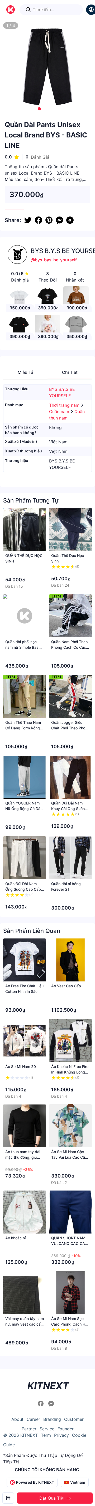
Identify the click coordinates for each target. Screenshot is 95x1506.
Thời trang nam (65, 405)
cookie (79, 1435)
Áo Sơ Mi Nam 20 (20, 1066)
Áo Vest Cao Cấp (66, 986)
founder (66, 1428)
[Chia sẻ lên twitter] (28, 220)
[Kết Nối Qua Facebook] (41, 1403)
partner (29, 1428)
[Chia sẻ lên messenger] (59, 220)
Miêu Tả (25, 372)
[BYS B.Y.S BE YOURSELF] (8, 1498)
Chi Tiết (70, 372)
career (33, 1419)
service (47, 1428)
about (17, 1419)
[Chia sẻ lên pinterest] (49, 220)
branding (52, 1419)
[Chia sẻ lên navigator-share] (70, 220)
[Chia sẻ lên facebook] (38, 220)
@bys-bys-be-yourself (54, 259)
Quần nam (59, 411)
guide (9, 1444)
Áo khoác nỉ (15, 1238)
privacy (61, 1435)
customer (74, 1419)
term (46, 1435)
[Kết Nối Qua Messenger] (51, 1403)
